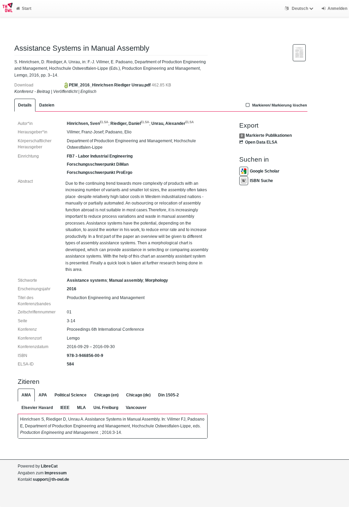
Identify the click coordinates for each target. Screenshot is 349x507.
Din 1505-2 (168, 395)
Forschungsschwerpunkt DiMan (97, 164)
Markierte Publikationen (269, 135)
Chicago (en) (106, 395)
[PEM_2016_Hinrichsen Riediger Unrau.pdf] (299, 52)
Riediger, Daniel (129, 123)
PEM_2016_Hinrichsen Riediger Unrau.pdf (110, 85)
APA (43, 395)
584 (70, 364)
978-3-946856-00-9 (85, 355)
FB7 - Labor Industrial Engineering (100, 156)
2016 (71, 289)
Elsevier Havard (37, 407)
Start (26, 8)
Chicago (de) (138, 395)
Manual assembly (126, 280)
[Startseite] (6, 8)
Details (25, 105)
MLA (81, 407)
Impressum (56, 473)
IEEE (65, 407)
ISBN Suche (261, 180)
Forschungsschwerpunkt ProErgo (99, 172)
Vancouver (136, 407)
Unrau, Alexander (172, 123)
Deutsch (300, 8)
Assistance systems (87, 280)
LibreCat (49, 466)
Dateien (46, 105)
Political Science (71, 395)
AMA (26, 395)
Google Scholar (264, 171)
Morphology (156, 280)
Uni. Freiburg (105, 407)
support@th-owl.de (51, 479)
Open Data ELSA (261, 142)
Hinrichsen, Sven (87, 123)
